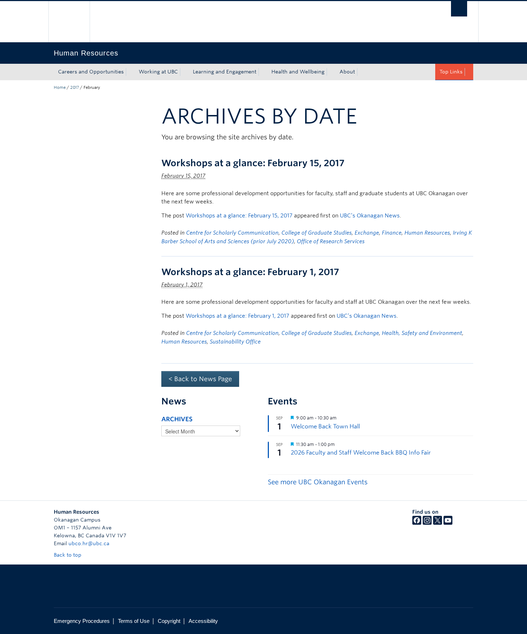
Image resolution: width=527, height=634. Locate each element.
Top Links (451, 72)
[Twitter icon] (437, 523)
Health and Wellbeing (297, 72)
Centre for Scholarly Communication (232, 233)
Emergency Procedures (82, 621)
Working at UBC (158, 72)
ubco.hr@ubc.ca (88, 543)
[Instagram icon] (427, 523)
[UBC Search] (459, 8)
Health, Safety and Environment (422, 333)
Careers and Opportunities (91, 72)
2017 (74, 87)
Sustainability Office (235, 341)
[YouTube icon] (447, 523)
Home (60, 87)
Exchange (367, 233)
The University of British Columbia (69, 21)
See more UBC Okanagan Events (317, 482)
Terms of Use (133, 621)
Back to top (68, 555)
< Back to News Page (200, 379)
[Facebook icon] (416, 523)
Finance (392, 233)
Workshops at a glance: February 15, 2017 (253, 163)
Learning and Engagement (224, 72)
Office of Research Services (331, 241)
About (347, 72)
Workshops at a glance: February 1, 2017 (250, 271)
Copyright (169, 621)
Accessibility (203, 621)
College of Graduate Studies (316, 233)
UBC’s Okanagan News (370, 215)
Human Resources (427, 233)
